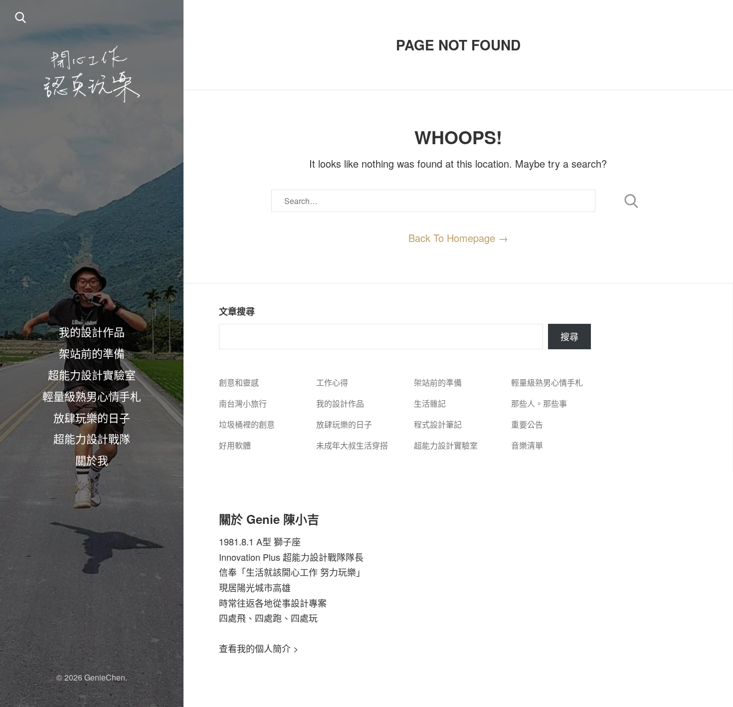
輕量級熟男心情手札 (91, 396)
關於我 (91, 460)
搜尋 (569, 336)
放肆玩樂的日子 (91, 417)
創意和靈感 (239, 382)
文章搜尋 (237, 311)
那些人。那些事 (539, 403)
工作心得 (332, 382)
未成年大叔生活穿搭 (352, 445)
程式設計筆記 (438, 424)
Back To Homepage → (458, 238)
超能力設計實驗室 (92, 374)
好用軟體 (235, 445)
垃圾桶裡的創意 (247, 424)
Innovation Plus (249, 556)
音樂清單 (527, 445)
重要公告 (527, 424)
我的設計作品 (92, 331)
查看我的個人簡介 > (259, 648)
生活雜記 (430, 403)
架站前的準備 (92, 353)
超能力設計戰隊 (91, 438)
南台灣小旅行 (243, 403)
